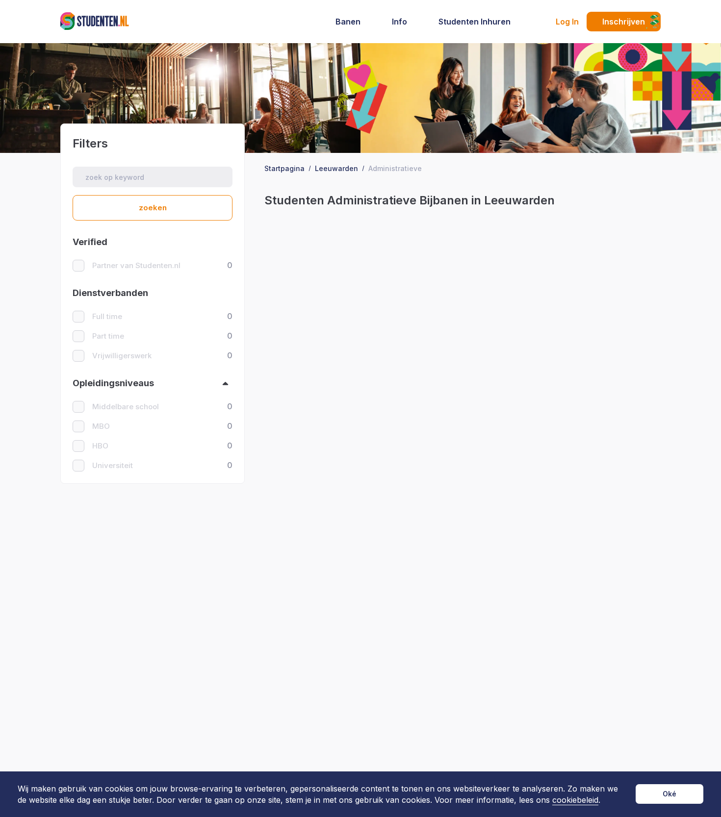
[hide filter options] (225, 383)
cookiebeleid (575, 800)
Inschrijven (623, 21)
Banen (347, 21)
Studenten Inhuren (474, 21)
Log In (567, 21)
